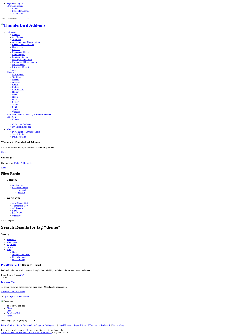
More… (10, 129)
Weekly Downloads (21, 254)
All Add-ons (17, 185)
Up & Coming (18, 259)
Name (15, 252)
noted (25, 330)
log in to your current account (16, 296)
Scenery (15, 102)
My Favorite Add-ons (21, 127)
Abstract (16, 82)
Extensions (11, 32)
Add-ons (36, 25)
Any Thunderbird (20, 203)
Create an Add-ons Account (13, 291)
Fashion (15, 87)
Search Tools (18, 134)
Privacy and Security (21, 67)
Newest (15, 79)
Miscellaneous (18, 64)
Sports (15, 109)
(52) (22, 275)
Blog (9, 311)
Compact (22, 190)
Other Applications (15, 6)
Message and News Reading (24, 62)
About (9, 308)
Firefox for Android (20, 11)
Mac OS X (17, 213)
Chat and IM (17, 47)
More (9, 249)
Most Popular (18, 37)
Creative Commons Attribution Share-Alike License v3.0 (26, 332)
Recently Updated (20, 257)
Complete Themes (20, 187)
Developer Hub (19, 137)
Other (14, 99)
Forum (9, 316)
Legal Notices (65, 325)
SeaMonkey (17, 13)
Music (15, 94)
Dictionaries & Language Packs (26, 132)
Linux (15, 211)
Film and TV (18, 89)
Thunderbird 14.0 (20, 206)
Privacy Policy (7, 325)
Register (10, 3)
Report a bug (118, 325)
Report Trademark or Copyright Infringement (37, 325)
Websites (16, 112)
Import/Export (18, 54)
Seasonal (16, 104)
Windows (16, 216)
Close (3, 152)
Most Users (12, 242)
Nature (15, 97)
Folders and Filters (20, 52)
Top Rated (16, 39)
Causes (15, 84)
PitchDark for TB (11, 264)
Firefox (15, 8)
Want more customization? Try (29, 114)
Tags (14, 69)
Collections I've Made (21, 124)
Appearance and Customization (26, 42)
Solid (14, 107)
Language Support (20, 57)
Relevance (11, 239)
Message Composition (22, 59)
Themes (10, 72)
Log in (20, 3)
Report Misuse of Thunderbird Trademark (92, 325)
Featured (16, 34)
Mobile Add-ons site (23, 163)
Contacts (16, 49)
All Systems (17, 208)
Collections (12, 117)
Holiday (15, 92)
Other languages (8, 320)
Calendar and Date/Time (23, 44)
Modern (21, 192)
